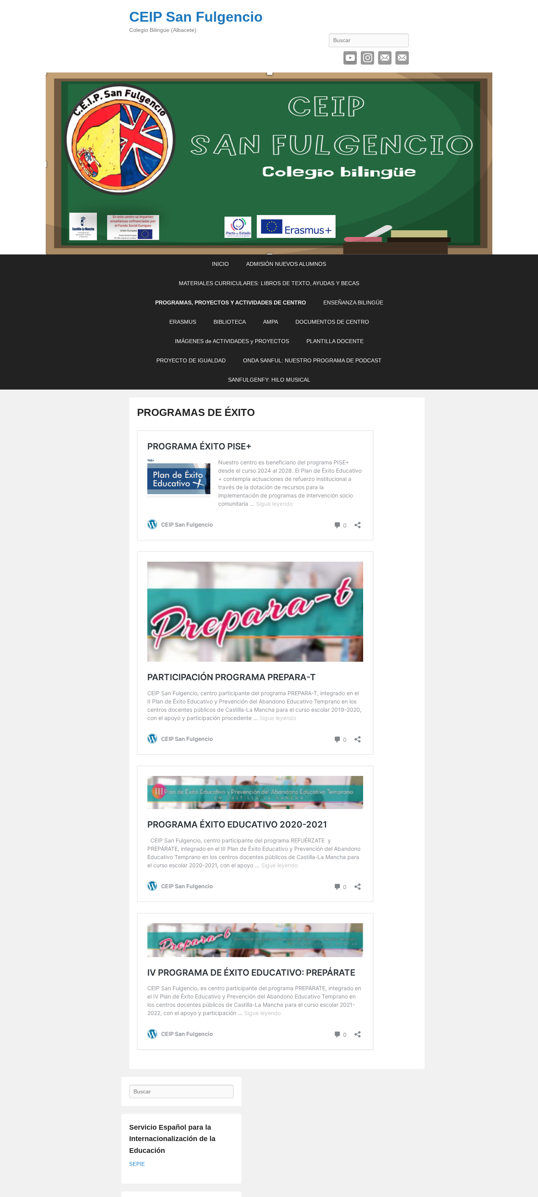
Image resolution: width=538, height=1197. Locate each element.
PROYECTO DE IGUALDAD (191, 360)
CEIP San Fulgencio (196, 17)
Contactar (402, 58)
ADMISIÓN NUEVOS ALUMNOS (286, 264)
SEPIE (137, 1164)
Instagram (367, 58)
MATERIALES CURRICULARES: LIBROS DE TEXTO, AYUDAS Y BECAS (269, 283)
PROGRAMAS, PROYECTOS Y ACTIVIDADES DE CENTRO (230, 302)
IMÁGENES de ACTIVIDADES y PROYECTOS (232, 341)
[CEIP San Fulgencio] (269, 163)
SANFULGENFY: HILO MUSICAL (269, 380)
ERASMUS (182, 322)
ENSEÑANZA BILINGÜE (353, 302)
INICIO (220, 264)
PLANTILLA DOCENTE (335, 341)
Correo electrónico (384, 58)
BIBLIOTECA (229, 322)
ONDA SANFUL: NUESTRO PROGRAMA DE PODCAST (312, 360)
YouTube (350, 58)
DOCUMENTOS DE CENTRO (332, 322)
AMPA (270, 322)
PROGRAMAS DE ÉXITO (196, 412)
